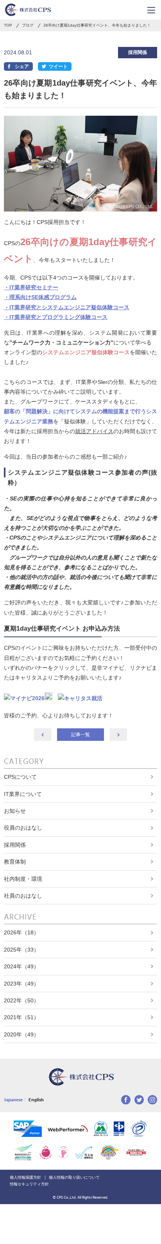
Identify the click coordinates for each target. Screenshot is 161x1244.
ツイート (58, 66)
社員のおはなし (23, 896)
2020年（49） (21, 1034)
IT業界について (23, 794)
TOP (8, 25)
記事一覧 (80, 734)
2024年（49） (21, 966)
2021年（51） (21, 1017)
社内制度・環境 (23, 879)
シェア (22, 66)
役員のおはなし (23, 828)
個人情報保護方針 (25, 1177)
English (36, 1099)
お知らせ (15, 811)
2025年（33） (21, 949)
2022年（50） (21, 1000)
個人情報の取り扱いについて (74, 1177)
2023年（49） (21, 984)
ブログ (28, 25)
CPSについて (20, 777)
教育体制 (15, 862)
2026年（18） (21, 932)
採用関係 (15, 845)
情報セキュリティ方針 (29, 1184)
